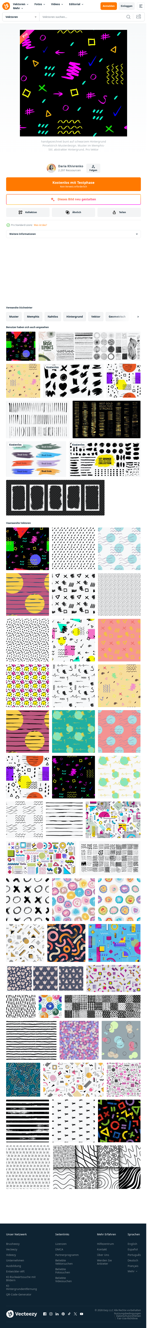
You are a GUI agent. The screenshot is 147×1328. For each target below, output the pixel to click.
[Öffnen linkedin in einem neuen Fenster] (57, 1315)
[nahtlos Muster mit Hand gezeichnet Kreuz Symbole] (73, 1121)
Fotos (38, 4)
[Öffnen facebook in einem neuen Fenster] (44, 1315)
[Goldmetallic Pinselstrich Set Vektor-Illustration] (106, 419)
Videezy (11, 1255)
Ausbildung (13, 1266)
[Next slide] (132, 316)
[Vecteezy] (6, 6)
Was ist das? (40, 225)
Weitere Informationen (22, 234)
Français (130, 1266)
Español (130, 1249)
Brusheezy (13, 1244)
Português (131, 1255)
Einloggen (126, 6)
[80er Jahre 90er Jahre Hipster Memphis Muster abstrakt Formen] (113, 819)
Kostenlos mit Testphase (73, 184)
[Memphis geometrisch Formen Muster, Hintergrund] (123, 1080)
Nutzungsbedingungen (124, 1317)
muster (14, 316)
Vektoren (19, 4)
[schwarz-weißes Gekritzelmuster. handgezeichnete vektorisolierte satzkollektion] (109, 858)
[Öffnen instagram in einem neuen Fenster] (50, 1315)
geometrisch (117, 316)
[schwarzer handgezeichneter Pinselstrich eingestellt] (73, 381)
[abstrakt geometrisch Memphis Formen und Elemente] (41, 858)
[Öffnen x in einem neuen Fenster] (75, 1315)
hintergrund (74, 316)
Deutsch (130, 1260)
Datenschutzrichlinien (125, 1319)
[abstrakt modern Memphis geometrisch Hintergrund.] (114, 943)
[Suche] (128, 16)
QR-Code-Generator (18, 1294)
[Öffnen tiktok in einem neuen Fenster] (69, 1315)
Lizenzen (61, 1244)
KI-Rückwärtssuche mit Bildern (21, 1278)
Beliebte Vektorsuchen (64, 1262)
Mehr (16, 8)
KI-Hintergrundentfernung (21, 1287)
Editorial (74, 4)
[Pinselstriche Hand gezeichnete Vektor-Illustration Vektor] (37, 419)
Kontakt (102, 1249)
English (129, 1244)
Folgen (93, 170)
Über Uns (103, 1255)
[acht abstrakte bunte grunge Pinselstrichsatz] (36, 459)
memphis (33, 316)
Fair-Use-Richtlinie (124, 1322)
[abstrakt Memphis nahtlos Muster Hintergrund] (73, 1080)
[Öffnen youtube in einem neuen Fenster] (81, 1315)
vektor (95, 316)
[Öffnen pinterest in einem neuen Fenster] (63, 1315)
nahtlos (53, 316)
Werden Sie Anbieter (104, 1262)
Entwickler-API (15, 1271)
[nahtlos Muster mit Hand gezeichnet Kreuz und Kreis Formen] (27, 899)
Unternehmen (15, 1260)
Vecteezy (11, 1249)
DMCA (59, 1249)
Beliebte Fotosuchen (62, 1270)
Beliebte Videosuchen (63, 1279)
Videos (55, 4)
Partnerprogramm (67, 1255)
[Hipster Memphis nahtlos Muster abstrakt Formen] (25, 943)
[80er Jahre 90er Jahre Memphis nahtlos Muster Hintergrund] (113, 978)
